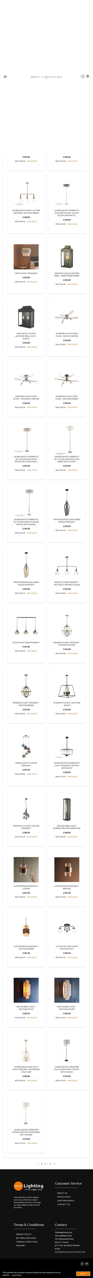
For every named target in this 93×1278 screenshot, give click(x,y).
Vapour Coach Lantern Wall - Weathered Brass (66, 274)
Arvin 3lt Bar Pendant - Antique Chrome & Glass (67, 583)
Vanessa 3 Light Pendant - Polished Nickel (66, 643)
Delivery (20, 1245)
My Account (64, 1197)
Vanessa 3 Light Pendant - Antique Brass (26, 703)
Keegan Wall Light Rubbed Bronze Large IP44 (66, 827)
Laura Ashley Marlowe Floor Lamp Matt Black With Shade (66, 1069)
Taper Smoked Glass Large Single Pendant (66, 520)
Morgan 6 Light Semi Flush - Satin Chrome (67, 334)
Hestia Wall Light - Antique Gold (26, 1007)
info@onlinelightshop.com (70, 1252)
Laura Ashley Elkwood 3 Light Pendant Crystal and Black (67, 765)
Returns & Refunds (26, 1238)
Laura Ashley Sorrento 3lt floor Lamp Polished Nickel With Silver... (26, 522)
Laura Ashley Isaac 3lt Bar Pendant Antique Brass (26, 211)
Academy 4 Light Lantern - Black (66, 703)
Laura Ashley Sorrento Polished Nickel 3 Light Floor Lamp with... (66, 213)
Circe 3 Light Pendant (26, 273)
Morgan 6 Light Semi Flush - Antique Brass (66, 397)
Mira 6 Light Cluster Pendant (26, 764)
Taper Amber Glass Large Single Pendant (26, 583)
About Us (62, 1193)
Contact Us (63, 1204)
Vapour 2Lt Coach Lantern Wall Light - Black (26, 336)
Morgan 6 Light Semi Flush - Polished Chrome (26, 397)
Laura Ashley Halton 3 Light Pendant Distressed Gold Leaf (26, 1069)
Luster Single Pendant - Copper (26, 887)
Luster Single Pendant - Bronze (66, 887)
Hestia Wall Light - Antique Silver (67, 1007)
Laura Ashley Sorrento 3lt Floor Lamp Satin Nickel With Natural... (26, 459)
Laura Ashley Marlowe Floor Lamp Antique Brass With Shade (26, 1132)
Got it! (83, 1274)
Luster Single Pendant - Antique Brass (26, 947)
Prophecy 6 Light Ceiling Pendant (26, 827)
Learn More (17, 1275)
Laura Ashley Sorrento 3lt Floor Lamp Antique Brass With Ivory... (66, 459)
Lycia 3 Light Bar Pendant (26, 642)
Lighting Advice (65, 1200)
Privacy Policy (23, 1234)
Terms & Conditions (26, 1242)
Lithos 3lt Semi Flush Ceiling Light (67, 947)
